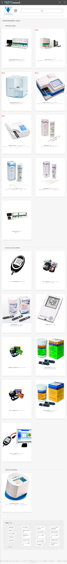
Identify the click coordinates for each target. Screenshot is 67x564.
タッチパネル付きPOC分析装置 (40, 540)
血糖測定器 (11, 527)
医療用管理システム (26, 536)
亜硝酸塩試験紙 (54, 539)
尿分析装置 (25, 527)
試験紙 (10, 530)
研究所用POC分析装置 (54, 544)
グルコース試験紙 (54, 536)
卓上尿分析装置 (40, 532)
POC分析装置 (12, 533)
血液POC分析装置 (26, 531)
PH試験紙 (39, 544)
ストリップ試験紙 (26, 544)
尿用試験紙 (11, 537)
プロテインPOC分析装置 (40, 528)
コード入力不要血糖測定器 (54, 528)
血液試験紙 (11, 540)
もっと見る (10, 546)
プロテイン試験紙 (40, 536)
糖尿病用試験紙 (54, 532)
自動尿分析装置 (26, 539)
